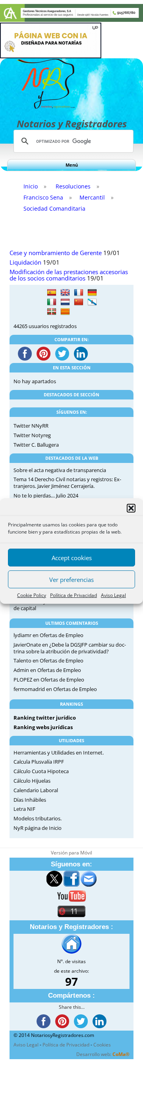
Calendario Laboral (36, 790)
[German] (92, 293)
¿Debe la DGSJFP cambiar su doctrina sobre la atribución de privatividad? (70, 648)
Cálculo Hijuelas (32, 780)
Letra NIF (24, 808)
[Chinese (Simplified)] (78, 302)
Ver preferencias (71, 580)
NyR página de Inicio (38, 827)
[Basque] (51, 312)
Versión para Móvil (71, 852)
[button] (131, 508)
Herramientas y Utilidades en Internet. (59, 752)
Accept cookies (72, 558)
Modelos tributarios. (38, 818)
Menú (72, 165)
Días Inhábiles (30, 799)
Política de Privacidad (73, 595)
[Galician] (92, 302)
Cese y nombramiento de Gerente (56, 253)
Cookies (102, 1044)
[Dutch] (65, 302)
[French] (78, 293)
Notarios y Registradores (72, 123)
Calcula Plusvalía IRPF (39, 761)
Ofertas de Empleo (61, 635)
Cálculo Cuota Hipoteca (41, 771)
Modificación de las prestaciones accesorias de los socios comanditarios (69, 275)
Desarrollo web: (102, 1054)
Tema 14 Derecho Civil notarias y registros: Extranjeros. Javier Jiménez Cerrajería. (67, 483)
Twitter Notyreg (32, 435)
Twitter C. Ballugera (36, 444)
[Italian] (51, 302)
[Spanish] (51, 293)
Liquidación (25, 262)
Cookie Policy (31, 595)
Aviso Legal (113, 595)
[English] (65, 293)
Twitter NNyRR (31, 425)
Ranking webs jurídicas (43, 727)
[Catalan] (65, 312)
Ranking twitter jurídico (45, 717)
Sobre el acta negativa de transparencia (60, 470)
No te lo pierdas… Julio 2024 (46, 495)
